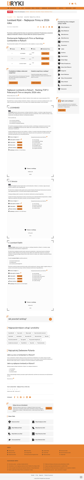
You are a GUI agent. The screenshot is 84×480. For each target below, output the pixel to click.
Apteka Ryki (28, 450)
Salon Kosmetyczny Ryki (66, 452)
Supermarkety (64, 56)
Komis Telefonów (65, 74)
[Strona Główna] (8, 8)
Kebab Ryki (63, 454)
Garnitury (63, 52)
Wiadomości (13, 8)
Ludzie (74, 8)
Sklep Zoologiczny (65, 27)
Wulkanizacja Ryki (12, 454)
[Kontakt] (72, 3)
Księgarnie (63, 70)
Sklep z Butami (64, 81)
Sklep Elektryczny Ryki (17, 433)
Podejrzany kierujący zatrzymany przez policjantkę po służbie (57, 464)
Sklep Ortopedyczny (66, 63)
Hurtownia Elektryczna (66, 85)
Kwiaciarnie (64, 89)
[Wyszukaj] (75, 3)
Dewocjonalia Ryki (16, 439)
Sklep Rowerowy (65, 38)
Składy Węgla (64, 59)
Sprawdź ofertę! (13, 82)
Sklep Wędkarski (65, 30)
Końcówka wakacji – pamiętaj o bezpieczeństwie (18, 464)
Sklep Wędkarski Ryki (17, 427)
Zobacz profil (20, 142)
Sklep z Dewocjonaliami (66, 78)
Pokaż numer (20, 147)
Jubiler (62, 49)
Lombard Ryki (46, 450)
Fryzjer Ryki (45, 452)
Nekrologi (44, 8)
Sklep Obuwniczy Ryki (40, 433)
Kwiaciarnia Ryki (15, 421)
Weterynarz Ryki (12, 452)
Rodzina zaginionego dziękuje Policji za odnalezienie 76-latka (21, 469)
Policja (18, 8)
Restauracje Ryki (46, 454)
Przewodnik (69, 8)
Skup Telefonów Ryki (40, 439)
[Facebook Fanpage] (69, 3)
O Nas (36, 475)
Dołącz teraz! (62, 110)
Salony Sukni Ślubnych (66, 67)
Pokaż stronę (20, 278)
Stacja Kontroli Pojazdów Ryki (32, 454)
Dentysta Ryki (11, 450)
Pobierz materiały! (36, 82)
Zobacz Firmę (45, 53)
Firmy (22, 8)
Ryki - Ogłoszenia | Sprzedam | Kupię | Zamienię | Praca (39, 11)
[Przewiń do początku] (81, 477)
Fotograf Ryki (28, 452)
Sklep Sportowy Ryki (40, 427)
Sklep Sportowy (64, 34)
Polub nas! (49, 408)
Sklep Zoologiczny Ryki (40, 421)
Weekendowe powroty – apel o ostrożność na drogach (56, 469)
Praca (33, 8)
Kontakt (32, 475)
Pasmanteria (64, 45)
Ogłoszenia (28, 8)
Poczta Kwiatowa (65, 41)
